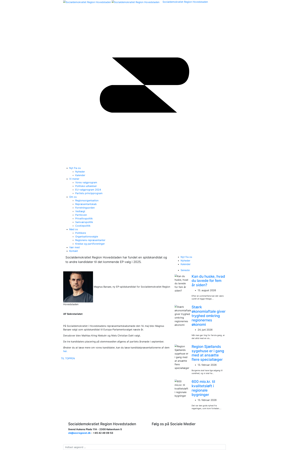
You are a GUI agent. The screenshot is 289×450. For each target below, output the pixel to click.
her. (65, 351)
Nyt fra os (75, 167)
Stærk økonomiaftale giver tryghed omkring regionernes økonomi (208, 315)
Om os (73, 196)
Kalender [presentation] (186, 264)
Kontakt (73, 250)
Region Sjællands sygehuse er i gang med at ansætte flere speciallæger (208, 353)
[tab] (203, 257)
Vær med (74, 247)
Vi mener (74, 178)
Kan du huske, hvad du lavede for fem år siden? (208, 280)
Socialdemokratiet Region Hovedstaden (185, 1)
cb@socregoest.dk (79, 432)
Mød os (73, 229)
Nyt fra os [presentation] (186, 256)
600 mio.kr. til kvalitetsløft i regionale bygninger (203, 388)
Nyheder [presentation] (185, 260)
